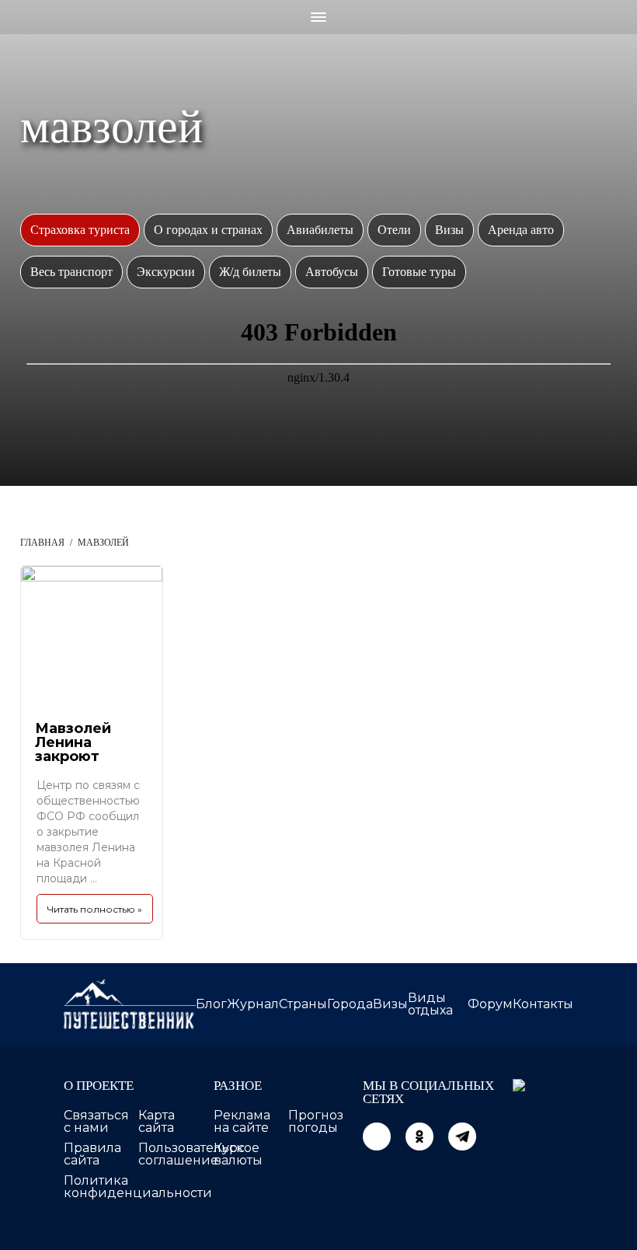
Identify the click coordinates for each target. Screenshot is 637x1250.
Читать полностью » (94, 909)
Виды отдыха (430, 1004)
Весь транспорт (71, 271)
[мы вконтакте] (377, 1136)
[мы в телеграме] (462, 1136)
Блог (211, 1004)
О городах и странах (208, 229)
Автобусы (331, 271)
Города (350, 1004)
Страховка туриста (80, 229)
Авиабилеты (320, 229)
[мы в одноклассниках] (419, 1136)
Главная (42, 542)
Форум (490, 1004)
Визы (449, 229)
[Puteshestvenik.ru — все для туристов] (130, 1004)
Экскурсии (166, 271)
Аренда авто (521, 229)
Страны (303, 1004)
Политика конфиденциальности (138, 1186)
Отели (394, 229)
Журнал (253, 1004)
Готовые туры (419, 271)
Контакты (543, 1004)
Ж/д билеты (250, 271)
